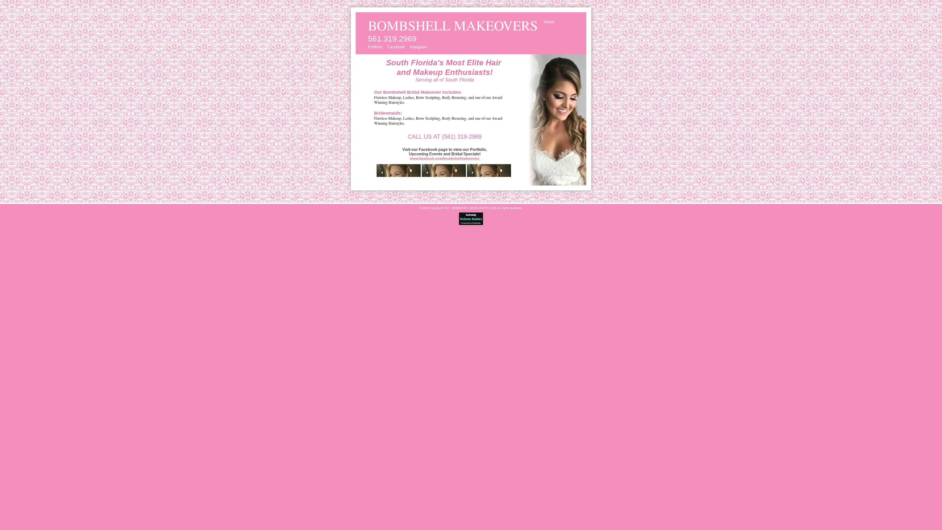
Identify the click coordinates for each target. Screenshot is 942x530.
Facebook (396, 47)
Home (549, 22)
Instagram (418, 47)
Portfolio (375, 47)
